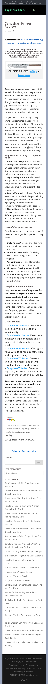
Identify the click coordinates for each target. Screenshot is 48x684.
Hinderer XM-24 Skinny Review (18, 572)
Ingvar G (10, 31)
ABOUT (24, 680)
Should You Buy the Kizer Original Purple (23, 551)
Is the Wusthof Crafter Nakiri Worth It (22, 567)
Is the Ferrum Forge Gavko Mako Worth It (24, 555)
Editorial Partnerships (24, 451)
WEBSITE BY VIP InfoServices (24, 675)
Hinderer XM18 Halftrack (16, 576)
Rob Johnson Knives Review (17, 580)
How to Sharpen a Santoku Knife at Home (24, 630)
